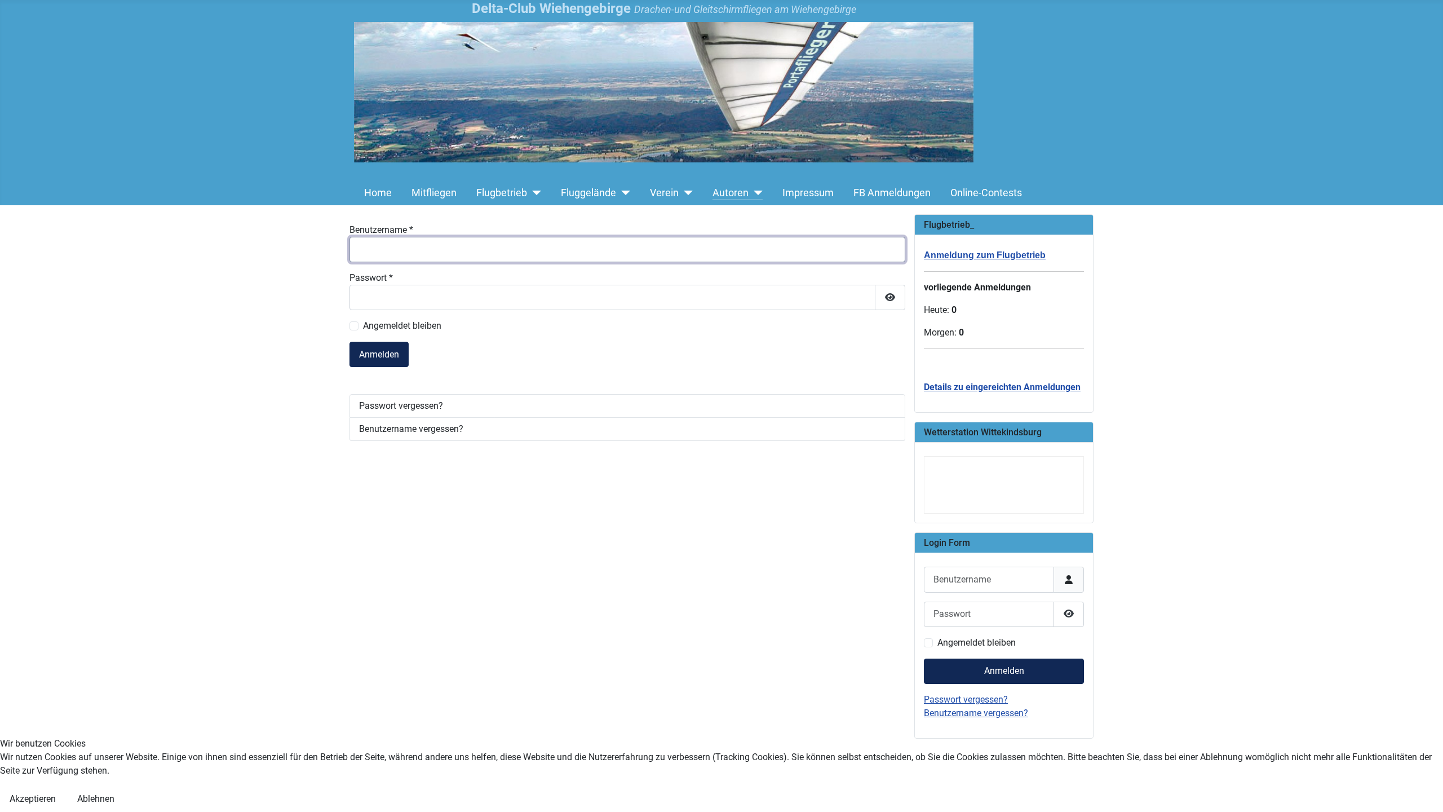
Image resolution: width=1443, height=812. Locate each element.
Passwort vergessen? (401, 405)
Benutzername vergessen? (411, 428)
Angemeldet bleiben (402, 325)
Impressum (808, 192)
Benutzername (381, 229)
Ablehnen (95, 798)
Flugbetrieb (501, 192)
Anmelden (379, 354)
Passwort (371, 277)
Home (378, 192)
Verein (664, 192)
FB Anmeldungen (892, 192)
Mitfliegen (434, 192)
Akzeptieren (33, 798)
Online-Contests (986, 192)
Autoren (730, 192)
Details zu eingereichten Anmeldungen (1002, 387)
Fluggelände (588, 192)
